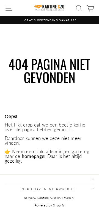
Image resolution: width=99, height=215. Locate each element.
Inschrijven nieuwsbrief (48, 188)
